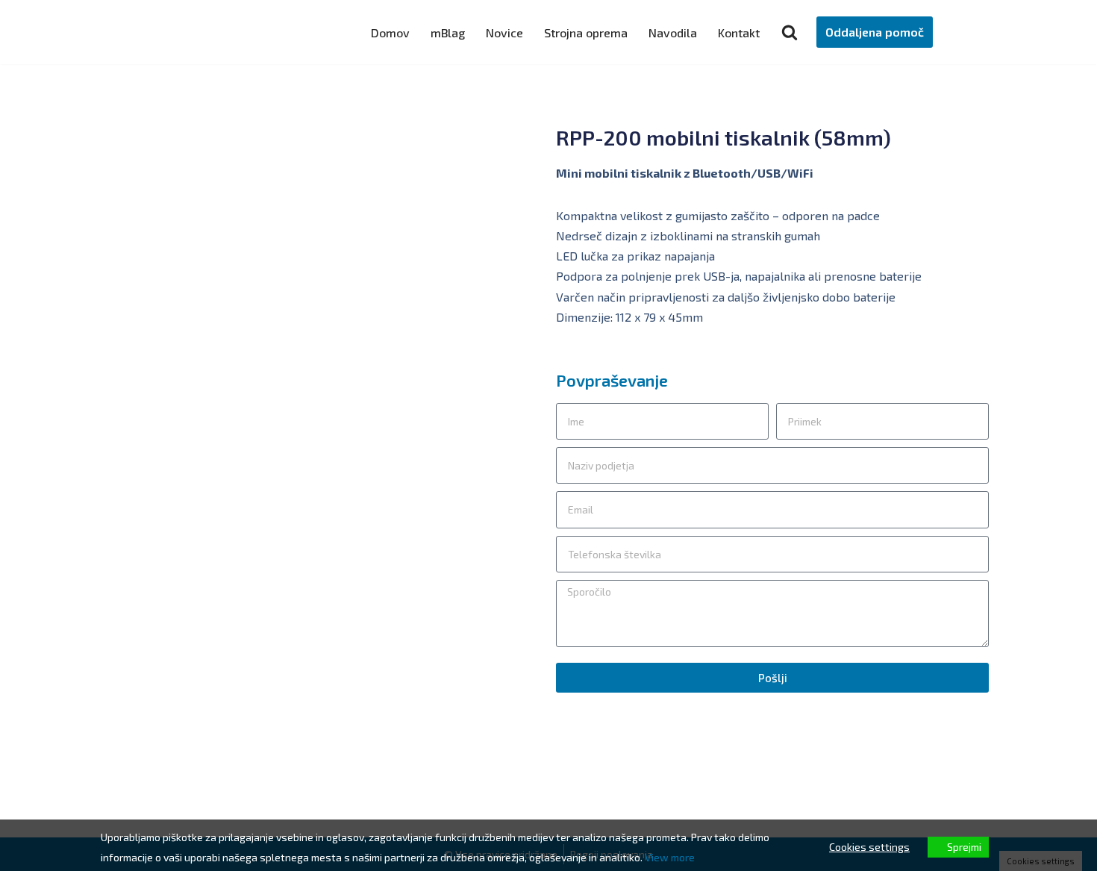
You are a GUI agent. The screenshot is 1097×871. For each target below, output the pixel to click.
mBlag (448, 32)
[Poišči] (789, 32)
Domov (390, 32)
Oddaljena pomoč (874, 32)
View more (670, 857)
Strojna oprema (586, 32)
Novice (504, 32)
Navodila (672, 32)
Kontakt (739, 32)
